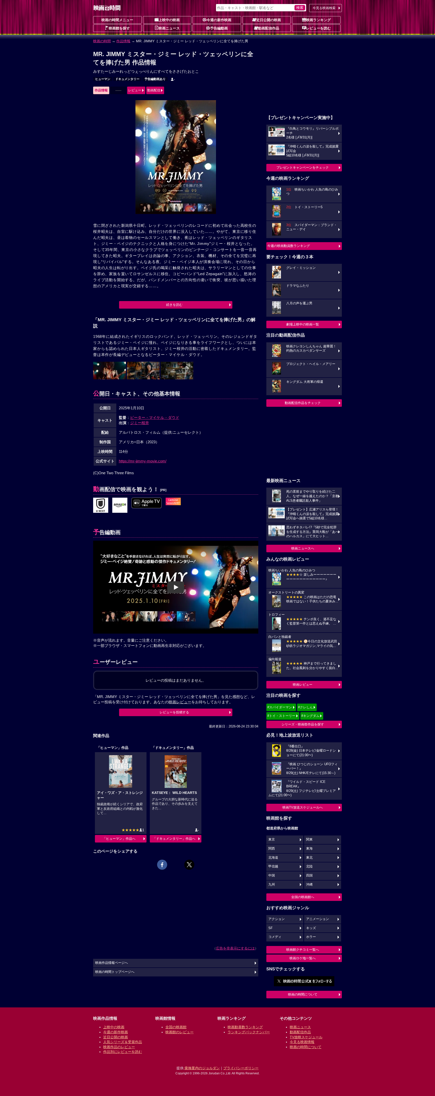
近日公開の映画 (268, 20)
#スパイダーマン (279, 707)
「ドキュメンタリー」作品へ (174, 839)
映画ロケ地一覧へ (302, 958)
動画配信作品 (268, 28)
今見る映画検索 (324, 8)
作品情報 (123, 41)
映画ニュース (169, 28)
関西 (271, 848)
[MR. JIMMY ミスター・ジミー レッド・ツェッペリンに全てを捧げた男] (100, 505)
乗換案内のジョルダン (202, 1068)
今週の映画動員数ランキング (288, 246)
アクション (276, 919)
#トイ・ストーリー (281, 716)
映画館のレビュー (179, 1032)
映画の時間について (302, 994)
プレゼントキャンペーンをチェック (302, 167)
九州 (271, 884)
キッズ (311, 928)
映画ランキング (318, 20)
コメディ (274, 937)
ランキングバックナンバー (249, 1032)
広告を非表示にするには (235, 948)
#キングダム (310, 716)
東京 (271, 839)
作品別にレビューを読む (122, 1052)
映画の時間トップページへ (114, 972)
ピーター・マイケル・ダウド (154, 417)
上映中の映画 (169, 20)
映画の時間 (102, 41)
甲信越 (273, 866)
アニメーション (317, 919)
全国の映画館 (176, 1027)
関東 (309, 839)
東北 (309, 857)
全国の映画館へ (302, 897)
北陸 (309, 866)
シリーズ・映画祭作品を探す (302, 724)
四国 (309, 875)
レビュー (134, 90)
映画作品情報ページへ (111, 963)
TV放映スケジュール (306, 1037)
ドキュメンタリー (127, 79)
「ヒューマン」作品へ (119, 839)
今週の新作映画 (219, 20)
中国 (271, 875)
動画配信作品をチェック (303, 403)
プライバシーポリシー (241, 1068)
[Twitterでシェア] (189, 865)
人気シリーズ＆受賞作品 (122, 1042)
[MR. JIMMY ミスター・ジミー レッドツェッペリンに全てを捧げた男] (173, 502)
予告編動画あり (155, 79)
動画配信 (153, 90)
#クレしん (305, 707)
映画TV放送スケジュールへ (302, 807)
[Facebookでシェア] (162, 865)
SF (270, 928)
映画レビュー (302, 684)
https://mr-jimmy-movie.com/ (142, 461)
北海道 (273, 857)
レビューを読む (318, 28)
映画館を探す (119, 28)
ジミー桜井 (139, 423)
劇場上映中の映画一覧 (302, 324)
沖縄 (309, 884)
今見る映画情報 (302, 1042)
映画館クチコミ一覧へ (302, 950)
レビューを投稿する (174, 712)
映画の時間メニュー (117, 20)
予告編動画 (219, 28)
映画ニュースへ (302, 548)
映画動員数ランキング (245, 1027)
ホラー (311, 937)
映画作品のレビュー (119, 1047)
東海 (309, 848)
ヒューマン (102, 79)
